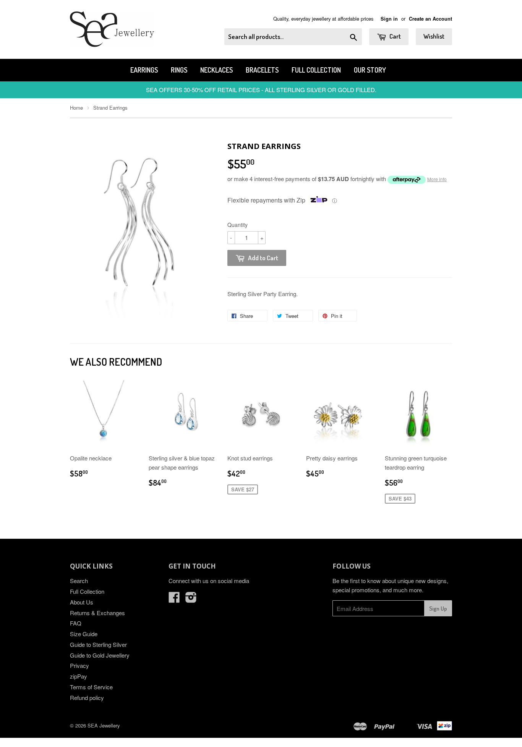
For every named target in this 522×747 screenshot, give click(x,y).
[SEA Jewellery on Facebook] (174, 599)
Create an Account (430, 18)
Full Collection (316, 70)
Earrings (144, 70)
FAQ (75, 623)
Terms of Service (91, 687)
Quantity (237, 224)
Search (79, 581)
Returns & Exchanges (97, 613)
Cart (394, 36)
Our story (370, 70)
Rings (179, 70)
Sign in (389, 18)
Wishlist (433, 36)
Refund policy (87, 698)
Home (76, 107)
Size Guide (83, 634)
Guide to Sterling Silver (98, 644)
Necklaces (216, 70)
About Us (81, 602)
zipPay (78, 676)
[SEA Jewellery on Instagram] (191, 599)
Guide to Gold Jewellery (100, 655)
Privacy (79, 665)
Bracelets (262, 70)
